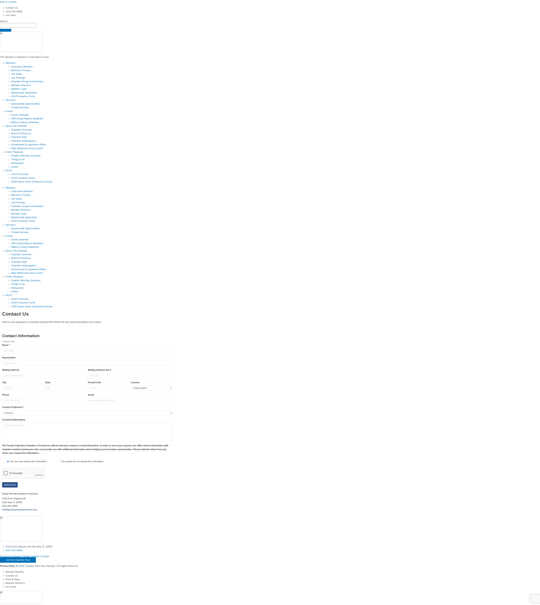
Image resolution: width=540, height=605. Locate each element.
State (47, 382)
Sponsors (11, 100)
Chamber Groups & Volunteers (27, 81)
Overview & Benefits (22, 66)
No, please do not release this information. (83, 461)
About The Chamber (16, 126)
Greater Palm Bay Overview (25, 155)
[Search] (5, 30)
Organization (9, 357)
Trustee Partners (20, 107)
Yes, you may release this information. (28, 461)
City (4, 382)
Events (9, 111)
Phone (5, 395)
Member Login (19, 88)
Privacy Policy (7, 566)
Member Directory (21, 85)
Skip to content (8, 1)
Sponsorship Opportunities (25, 103)
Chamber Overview (21, 129)
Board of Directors (21, 133)
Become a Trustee (20, 70)
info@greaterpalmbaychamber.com (19, 509)
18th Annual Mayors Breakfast (27, 118)
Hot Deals (16, 74)
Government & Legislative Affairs (28, 144)
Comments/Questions (13, 420)
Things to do (18, 159)
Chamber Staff (19, 137)
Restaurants (17, 163)
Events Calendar (20, 114)
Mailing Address (10, 370)
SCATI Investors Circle (23, 96)
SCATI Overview (19, 174)
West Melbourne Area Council (27, 148)
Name (6, 345)
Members (10, 62)
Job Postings (18, 77)
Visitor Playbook (14, 152)
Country (135, 382)
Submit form (10, 485)
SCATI (9, 170)
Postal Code (94, 382)
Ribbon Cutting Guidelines (25, 122)
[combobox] (18, 25)
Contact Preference (13, 407)
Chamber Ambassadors (23, 140)
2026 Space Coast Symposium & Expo (32, 181)
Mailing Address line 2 (99, 370)
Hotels (14, 166)
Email (91, 395)
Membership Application (24, 92)
